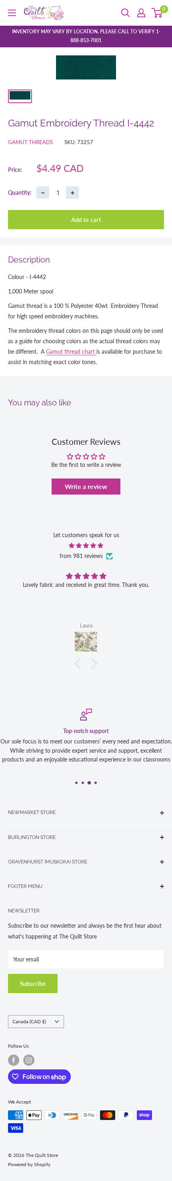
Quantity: (20, 192)
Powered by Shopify (29, 1164)
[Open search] (125, 12)
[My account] (141, 12)
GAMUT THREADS (30, 142)
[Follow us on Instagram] (28, 1060)
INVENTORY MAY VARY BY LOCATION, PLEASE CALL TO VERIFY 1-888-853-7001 (86, 36)
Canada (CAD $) (29, 1021)
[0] (157, 13)
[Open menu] (12, 13)
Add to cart (86, 219)
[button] (80, 663)
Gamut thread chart (71, 351)
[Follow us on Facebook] (13, 1060)
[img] (86, 545)
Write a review (86, 486)
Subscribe (33, 983)
